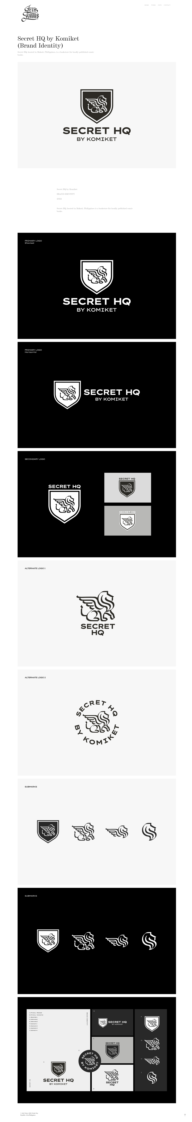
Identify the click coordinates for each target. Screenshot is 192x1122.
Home (146, 5)
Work (153, 5)
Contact (167, 5)
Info (160, 5)
